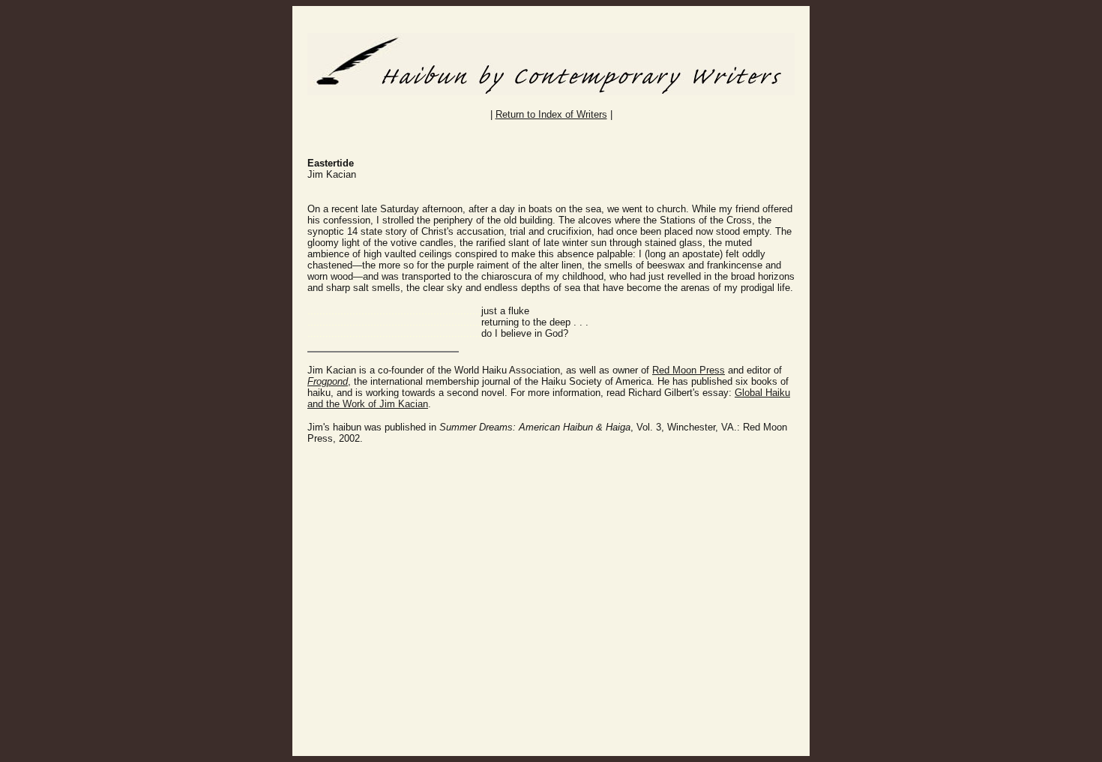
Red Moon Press (688, 370)
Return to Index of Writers (551, 114)
